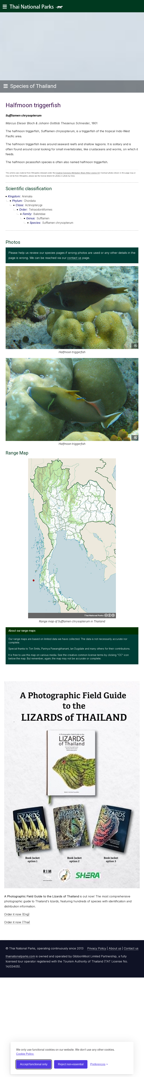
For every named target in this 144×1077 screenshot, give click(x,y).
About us (115, 948)
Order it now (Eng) (17, 914)
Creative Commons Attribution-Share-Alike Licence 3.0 (78, 173)
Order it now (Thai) (17, 922)
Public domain (135, 345)
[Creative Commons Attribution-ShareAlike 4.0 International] (109, 615)
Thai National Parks (38, 7)
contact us (74, 258)
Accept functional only (33, 1064)
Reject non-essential (71, 1064)
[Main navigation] (5, 7)
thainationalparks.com (20, 956)
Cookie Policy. (25, 1054)
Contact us (131, 948)
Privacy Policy (96, 948)
